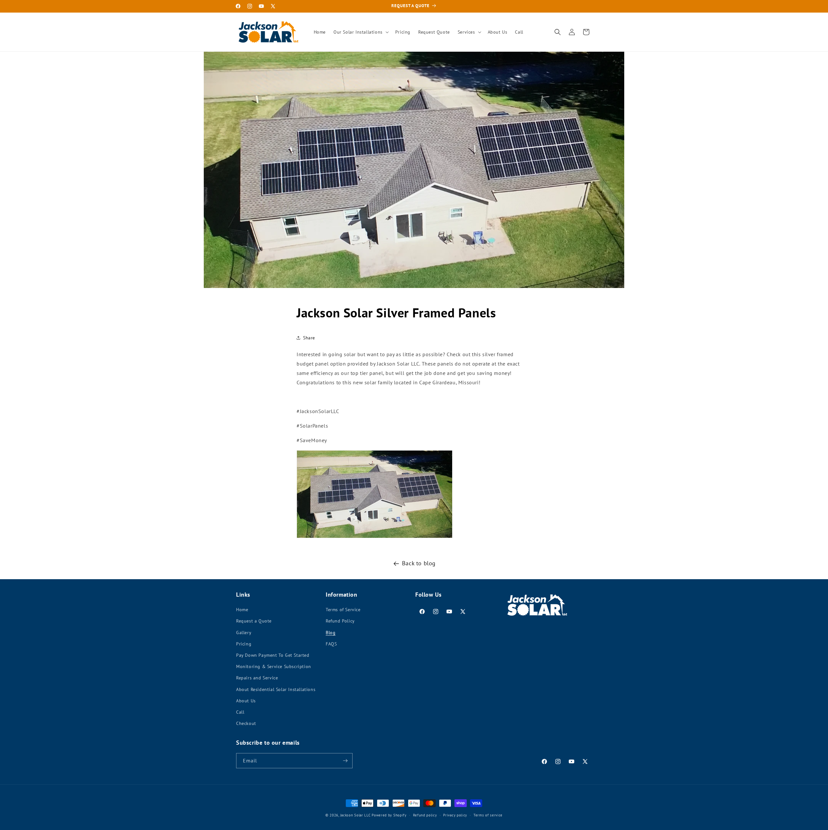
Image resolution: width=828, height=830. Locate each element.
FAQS (331, 644)
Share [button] (309, 338)
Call (240, 712)
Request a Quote (254, 621)
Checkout (246, 723)
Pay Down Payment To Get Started (273, 655)
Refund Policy (340, 621)
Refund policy (425, 815)
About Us (246, 701)
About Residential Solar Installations (275, 689)
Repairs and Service (257, 678)
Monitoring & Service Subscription (273, 666)
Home (242, 609)
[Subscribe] (345, 760)
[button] (360, 32)
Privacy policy (455, 815)
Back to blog (419, 563)
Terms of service (488, 815)
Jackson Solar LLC (355, 815)
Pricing (243, 644)
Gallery (243, 632)
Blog (330, 632)
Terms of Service (343, 609)
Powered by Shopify (389, 815)
